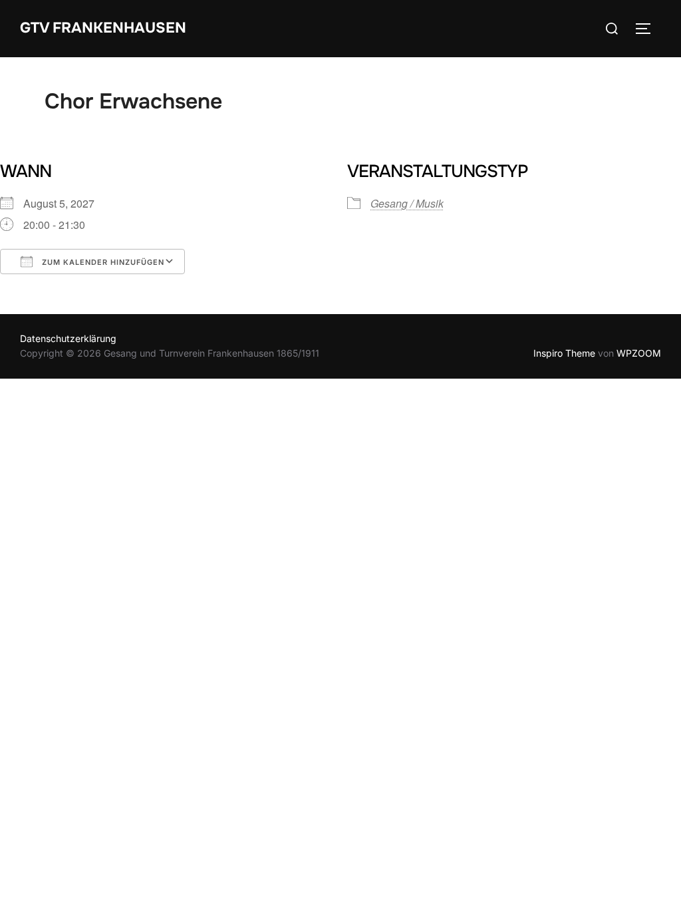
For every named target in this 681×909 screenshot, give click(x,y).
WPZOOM (638, 353)
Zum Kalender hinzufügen (101, 262)
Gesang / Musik (407, 203)
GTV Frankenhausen (103, 28)
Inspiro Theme (564, 353)
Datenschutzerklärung (68, 338)
